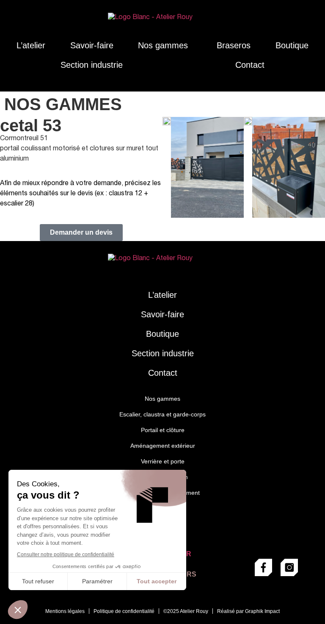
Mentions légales (65, 611)
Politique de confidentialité (124, 611)
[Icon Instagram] (289, 567)
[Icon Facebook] (263, 567)
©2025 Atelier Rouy (185, 611)
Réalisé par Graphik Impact (248, 611)
